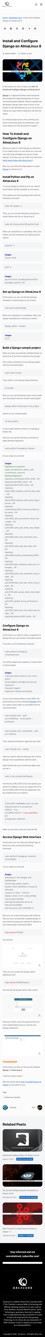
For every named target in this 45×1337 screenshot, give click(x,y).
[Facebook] (5, 28)
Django (6, 169)
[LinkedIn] (23, 28)
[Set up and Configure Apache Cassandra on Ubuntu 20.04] (22, 1175)
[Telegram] (29, 28)
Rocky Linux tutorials (24, 1159)
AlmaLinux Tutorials (12, 1097)
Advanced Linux (15, 18)
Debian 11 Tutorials (26, 1235)
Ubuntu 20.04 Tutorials (28, 1197)
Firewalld (32, 702)
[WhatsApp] (35, 28)
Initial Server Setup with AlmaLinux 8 (18, 160)
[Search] (36, 4)
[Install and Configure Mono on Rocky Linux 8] (22, 1140)
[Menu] (41, 4)
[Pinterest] (17, 28)
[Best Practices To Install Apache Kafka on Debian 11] (22, 1214)
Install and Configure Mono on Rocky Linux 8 (21, 1155)
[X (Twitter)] (11, 28)
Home (5, 18)
